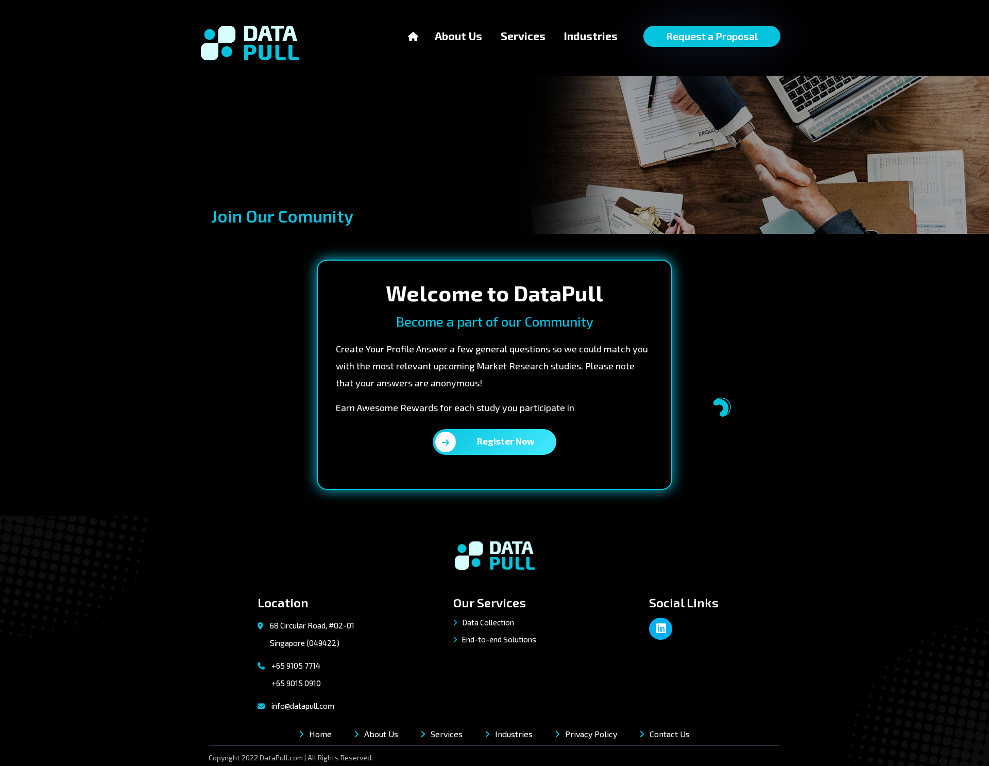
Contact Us (670, 734)
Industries (591, 35)
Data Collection (487, 622)
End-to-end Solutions (498, 639)
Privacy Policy (591, 734)
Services (523, 35)
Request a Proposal (712, 36)
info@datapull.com (302, 705)
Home (320, 734)
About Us (458, 35)
